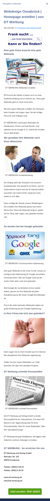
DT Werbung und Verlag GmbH (28, 28)
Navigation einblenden (12, 4)
